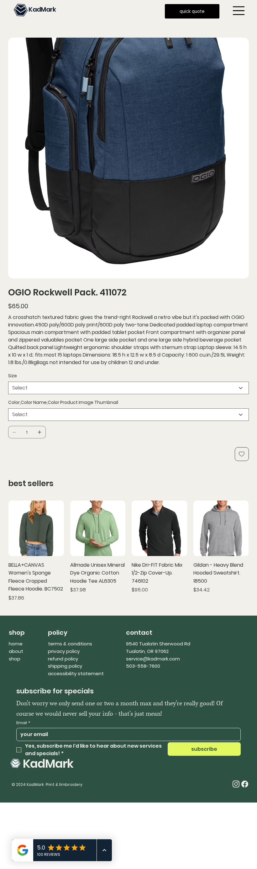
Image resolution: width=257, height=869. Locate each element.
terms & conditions (70, 643)
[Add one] (39, 432)
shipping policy (65, 666)
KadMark (42, 9)
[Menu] (238, 10)
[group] (128, 551)
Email (23, 722)
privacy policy (64, 651)
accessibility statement (76, 673)
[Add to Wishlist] (242, 454)
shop (14, 658)
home (16, 643)
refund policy (63, 658)
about (16, 651)
